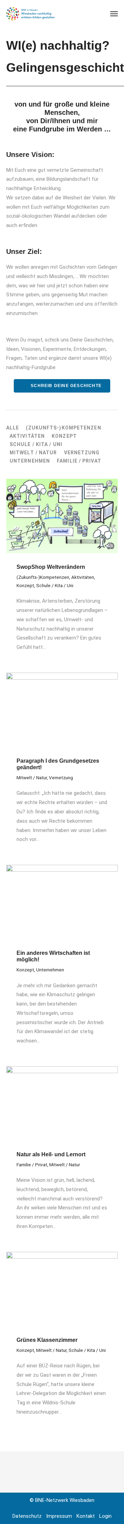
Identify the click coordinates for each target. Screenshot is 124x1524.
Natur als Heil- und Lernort (51, 1154)
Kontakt (85, 1516)
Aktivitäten (27, 436)
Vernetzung (82, 452)
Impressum (59, 1516)
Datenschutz (27, 1516)
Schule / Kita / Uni (36, 444)
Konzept (64, 436)
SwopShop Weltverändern (51, 567)
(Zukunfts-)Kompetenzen (63, 428)
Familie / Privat (79, 461)
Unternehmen (30, 461)
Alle (12, 428)
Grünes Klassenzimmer (47, 1340)
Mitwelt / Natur (33, 452)
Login (105, 1516)
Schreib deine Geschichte (65, 385)
